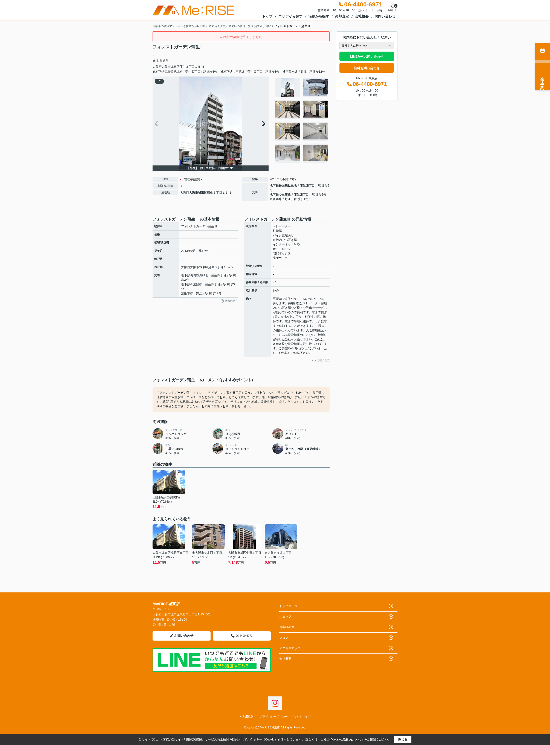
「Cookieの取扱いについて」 (347, 739)
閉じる (402, 739)
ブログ (283, 637)
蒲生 (183, 66)
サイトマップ (302, 716)
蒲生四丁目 (307, 185)
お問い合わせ (385, 16)
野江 (288, 199)
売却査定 (342, 16)
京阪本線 (276, 199)
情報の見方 (231, 300)
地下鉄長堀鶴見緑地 (283, 185)
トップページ (288, 606)
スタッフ (285, 616)
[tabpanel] (302, 120)
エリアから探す (290, 16)
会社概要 (362, 16)
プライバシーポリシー (274, 716)
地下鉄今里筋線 (280, 194)
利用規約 (248, 716)
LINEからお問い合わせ (366, 56)
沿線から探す (319, 16)
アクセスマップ (289, 648)
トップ (267, 16)
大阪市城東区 (171, 66)
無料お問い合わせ (367, 68)
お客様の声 (286, 627)
